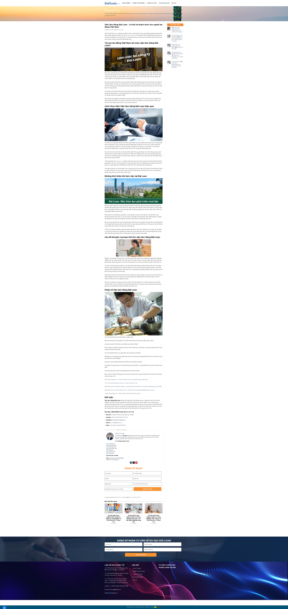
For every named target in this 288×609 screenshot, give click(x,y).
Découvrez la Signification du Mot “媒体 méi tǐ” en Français (177, 47)
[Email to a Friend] (133, 462)
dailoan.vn (115, 593)
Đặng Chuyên (120, 29)
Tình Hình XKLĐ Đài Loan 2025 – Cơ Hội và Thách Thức (121, 383)
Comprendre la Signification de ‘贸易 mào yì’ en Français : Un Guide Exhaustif (177, 55)
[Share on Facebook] (131, 462)
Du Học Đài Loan (164, 3)
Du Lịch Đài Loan (110, 451)
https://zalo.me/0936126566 (118, 425)
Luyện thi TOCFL (152, 3)
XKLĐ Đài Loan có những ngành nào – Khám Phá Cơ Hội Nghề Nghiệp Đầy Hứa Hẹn (129, 390)
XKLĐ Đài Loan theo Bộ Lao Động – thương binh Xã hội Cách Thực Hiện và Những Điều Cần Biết (133, 386)
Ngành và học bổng (139, 3)
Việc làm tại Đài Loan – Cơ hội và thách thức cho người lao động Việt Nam (126, 379)
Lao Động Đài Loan (111, 445)
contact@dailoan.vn (116, 422)
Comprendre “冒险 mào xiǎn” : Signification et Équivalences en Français (177, 64)
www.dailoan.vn (115, 459)
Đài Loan (115, 33)
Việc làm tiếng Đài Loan (135, 497)
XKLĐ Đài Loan (119, 497)
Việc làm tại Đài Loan (131, 35)
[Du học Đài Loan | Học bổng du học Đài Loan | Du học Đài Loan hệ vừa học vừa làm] (112, 3)
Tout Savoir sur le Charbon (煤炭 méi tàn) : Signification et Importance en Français (177, 38)
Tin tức (173, 3)
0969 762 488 (124, 586)
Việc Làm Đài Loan (111, 446)
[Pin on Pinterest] (136, 462)
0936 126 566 (115, 586)
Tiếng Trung (120, 161)
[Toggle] (154, 568)
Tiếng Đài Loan (110, 453)
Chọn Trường (126, 3)
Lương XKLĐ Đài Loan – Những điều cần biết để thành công (122, 393)
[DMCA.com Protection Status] (157, 607)
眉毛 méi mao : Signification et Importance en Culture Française (177, 30)
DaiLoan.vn (128, 412)
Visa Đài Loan (109, 450)
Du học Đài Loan (110, 443)
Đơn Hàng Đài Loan (111, 448)
